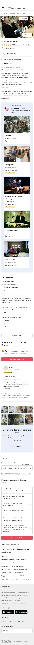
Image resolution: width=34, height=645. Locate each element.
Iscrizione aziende (6, 600)
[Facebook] (3, 621)
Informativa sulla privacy (8, 592)
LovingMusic (9, 165)
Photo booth (14, 579)
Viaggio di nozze (6, 576)
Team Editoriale (5, 603)
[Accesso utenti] (31, 8)
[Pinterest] (11, 621)
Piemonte (4, 13)
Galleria (27, 35)
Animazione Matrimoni (17, 566)
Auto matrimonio (6, 563)
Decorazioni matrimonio (20, 569)
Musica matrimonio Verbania (9, 473)
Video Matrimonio (21, 559)
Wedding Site (24, 603)
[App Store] (7, 613)
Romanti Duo (15, 545)
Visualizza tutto (17, 335)
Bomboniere (5, 566)
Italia (7, 631)
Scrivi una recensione (17, 359)
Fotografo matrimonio (7, 559)
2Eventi (8, 135)
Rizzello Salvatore (11, 231)
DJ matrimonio (25, 579)
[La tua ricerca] (2, 18)
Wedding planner (6, 572)
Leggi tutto (5, 98)
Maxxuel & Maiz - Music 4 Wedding (14, 197)
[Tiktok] (23, 621)
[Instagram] (15, 621)
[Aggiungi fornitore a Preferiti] (31, 18)
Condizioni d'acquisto (24, 590)
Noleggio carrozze (19, 572)
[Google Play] (21, 613)
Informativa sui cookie (24, 592)
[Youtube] (19, 621)
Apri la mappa (26, 465)
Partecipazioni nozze (19, 563)
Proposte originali (19, 576)
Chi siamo (17, 600)
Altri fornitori (17, 446)
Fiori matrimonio (6, 569)
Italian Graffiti (10, 260)
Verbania (12, 13)
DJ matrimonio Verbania (25, 473)
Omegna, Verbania (10, 48)
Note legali (12, 590)
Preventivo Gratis (17, 538)
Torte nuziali (4, 579)
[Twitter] (7, 621)
